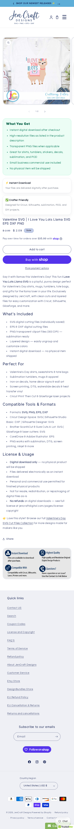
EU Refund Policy (17, 697)
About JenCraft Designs (21, 664)
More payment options (37, 268)
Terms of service (35, 818)
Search (11, 616)
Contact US (14, 608)
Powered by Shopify (41, 812)
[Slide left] (29, 112)
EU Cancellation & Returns (23, 705)
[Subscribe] (56, 736)
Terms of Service (17, 648)
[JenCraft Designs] (24, 17)
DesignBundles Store (20, 689)
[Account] (51, 17)
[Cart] (57, 17)
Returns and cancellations (23, 713)
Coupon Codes (16, 624)
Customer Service (18, 673)
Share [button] (10, 539)
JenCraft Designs (22, 812)
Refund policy (15, 656)
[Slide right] (45, 112)
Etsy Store (13, 681)
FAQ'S (11, 640)
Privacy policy (17, 818)
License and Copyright (21, 632)
